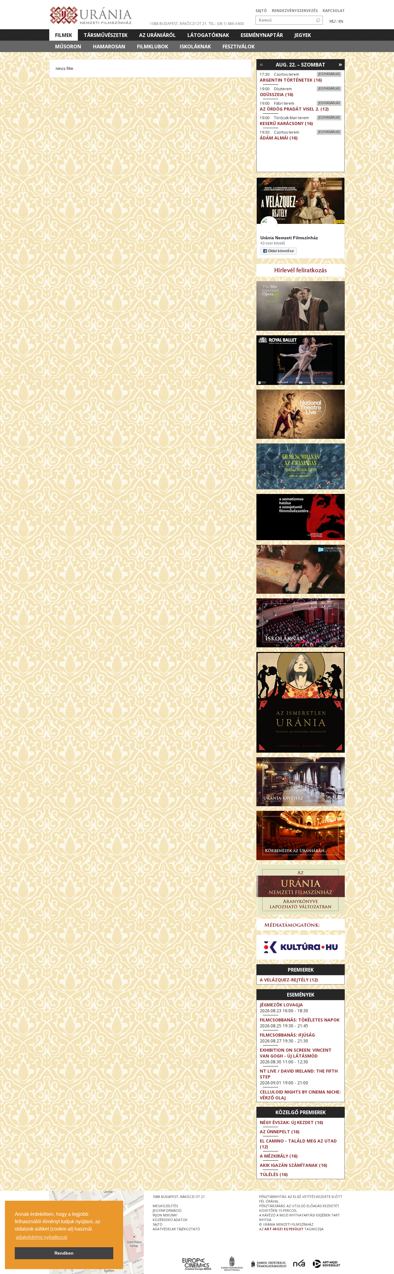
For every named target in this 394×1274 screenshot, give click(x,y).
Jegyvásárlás (329, 74)
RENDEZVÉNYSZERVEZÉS (295, 10)
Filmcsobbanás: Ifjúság (287, 1035)
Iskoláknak (195, 46)
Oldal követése (281, 251)
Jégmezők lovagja (281, 1005)
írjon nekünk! (165, 1215)
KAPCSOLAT (334, 10)
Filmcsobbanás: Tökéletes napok (300, 1020)
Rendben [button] (64, 1253)
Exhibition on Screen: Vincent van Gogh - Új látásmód (296, 1053)
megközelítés (165, 1205)
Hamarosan (109, 46)
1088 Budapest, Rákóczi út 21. (178, 23)
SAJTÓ (261, 10)
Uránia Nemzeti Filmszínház (289, 237)
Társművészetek (105, 35)
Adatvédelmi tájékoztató (176, 1229)
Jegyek (303, 35)
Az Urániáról (157, 35)
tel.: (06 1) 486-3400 (226, 23)
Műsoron (68, 46)
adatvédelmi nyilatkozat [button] (41, 1237)
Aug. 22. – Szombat (300, 64)
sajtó (158, 1224)
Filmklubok (152, 46)
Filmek (63, 35)
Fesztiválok (239, 46)
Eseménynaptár (262, 35)
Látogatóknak (208, 35)
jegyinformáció (167, 1210)
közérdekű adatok (170, 1219)
